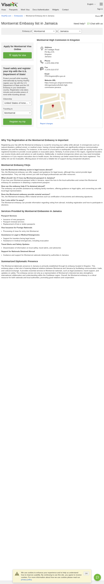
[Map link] (52, 106)
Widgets (55, 10)
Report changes (46, 123)
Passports (13, 10)
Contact (65, 10)
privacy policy (26, 580)
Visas (3, 10)
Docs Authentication (41, 10)
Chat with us (96, 23)
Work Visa (25, 10)
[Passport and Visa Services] (9, 4)
